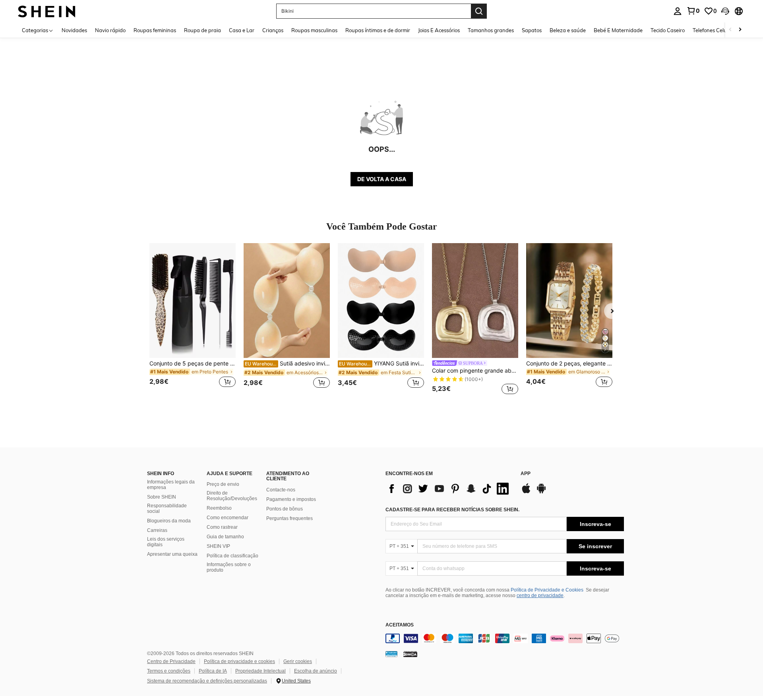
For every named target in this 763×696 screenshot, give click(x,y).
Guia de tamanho (225, 536)
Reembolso (219, 508)
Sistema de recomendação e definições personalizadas (207, 681)
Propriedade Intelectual (260, 671)
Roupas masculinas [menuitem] (314, 30)
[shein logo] (47, 11)
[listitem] (192, 320)
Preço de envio (223, 484)
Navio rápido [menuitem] (110, 30)
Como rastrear (222, 527)
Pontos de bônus (284, 509)
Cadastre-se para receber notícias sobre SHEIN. (452, 509)
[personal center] (677, 11)
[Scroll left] (730, 30)
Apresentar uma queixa (172, 554)
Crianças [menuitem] (272, 30)
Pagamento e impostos (291, 499)
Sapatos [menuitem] (532, 30)
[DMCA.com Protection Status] (410, 654)
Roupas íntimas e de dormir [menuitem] (377, 30)
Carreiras (157, 530)
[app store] (526, 492)
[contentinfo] (504, 638)
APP (526, 473)
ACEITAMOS (399, 625)
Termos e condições (168, 671)
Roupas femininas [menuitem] (155, 30)
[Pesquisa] (479, 11)
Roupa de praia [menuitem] (202, 30)
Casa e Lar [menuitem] (241, 30)
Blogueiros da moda (169, 521)
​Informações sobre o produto (229, 567)
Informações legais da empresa (171, 484)
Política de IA (213, 671)
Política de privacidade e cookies (239, 661)
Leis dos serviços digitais (165, 541)
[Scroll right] (740, 30)
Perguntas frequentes (289, 518)
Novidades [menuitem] (74, 30)
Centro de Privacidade (171, 661)
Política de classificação (232, 556)
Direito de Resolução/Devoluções (232, 495)
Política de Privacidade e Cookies (547, 590)
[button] (725, 11)
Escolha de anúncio (315, 671)
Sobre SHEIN (161, 497)
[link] (693, 10)
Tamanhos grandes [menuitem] (491, 30)
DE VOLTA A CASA (381, 179)
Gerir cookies (297, 661)
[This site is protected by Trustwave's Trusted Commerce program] (391, 654)
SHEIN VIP (218, 546)
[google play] (541, 492)
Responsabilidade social (167, 508)
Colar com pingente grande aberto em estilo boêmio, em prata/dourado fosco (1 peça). (475, 370)
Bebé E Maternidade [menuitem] (618, 30)
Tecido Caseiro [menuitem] (668, 30)
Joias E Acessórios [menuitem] (439, 30)
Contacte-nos (280, 490)
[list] (449, 489)
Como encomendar (227, 517)
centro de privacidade (540, 595)
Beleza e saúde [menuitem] (568, 30)
